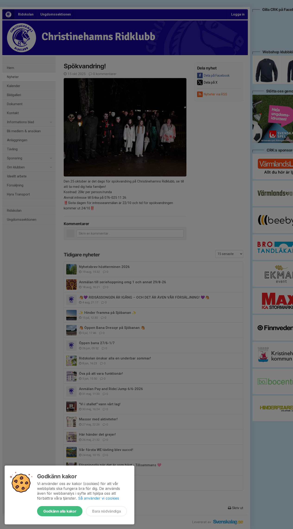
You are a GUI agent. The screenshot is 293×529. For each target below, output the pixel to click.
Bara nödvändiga (106, 511)
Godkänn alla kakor (59, 511)
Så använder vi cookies (98, 498)
